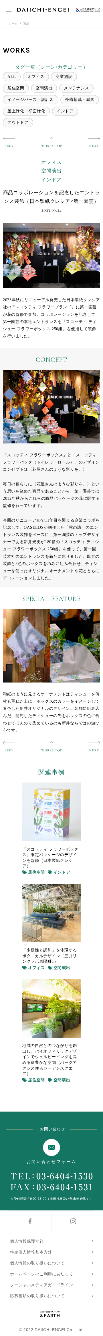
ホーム (13, 23)
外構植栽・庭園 (79, 99)
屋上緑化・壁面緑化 (26, 111)
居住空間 (15, 88)
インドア (65, 111)
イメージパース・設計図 (30, 99)
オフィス (35, 76)
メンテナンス (76, 88)
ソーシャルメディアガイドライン (41, 1285)
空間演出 (44, 88)
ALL (11, 76)
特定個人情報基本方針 (31, 1252)
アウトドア (18, 122)
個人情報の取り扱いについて (37, 1263)
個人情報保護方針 (27, 1241)
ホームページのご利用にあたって (41, 1274)
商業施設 (64, 76)
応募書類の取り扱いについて (37, 1295)
